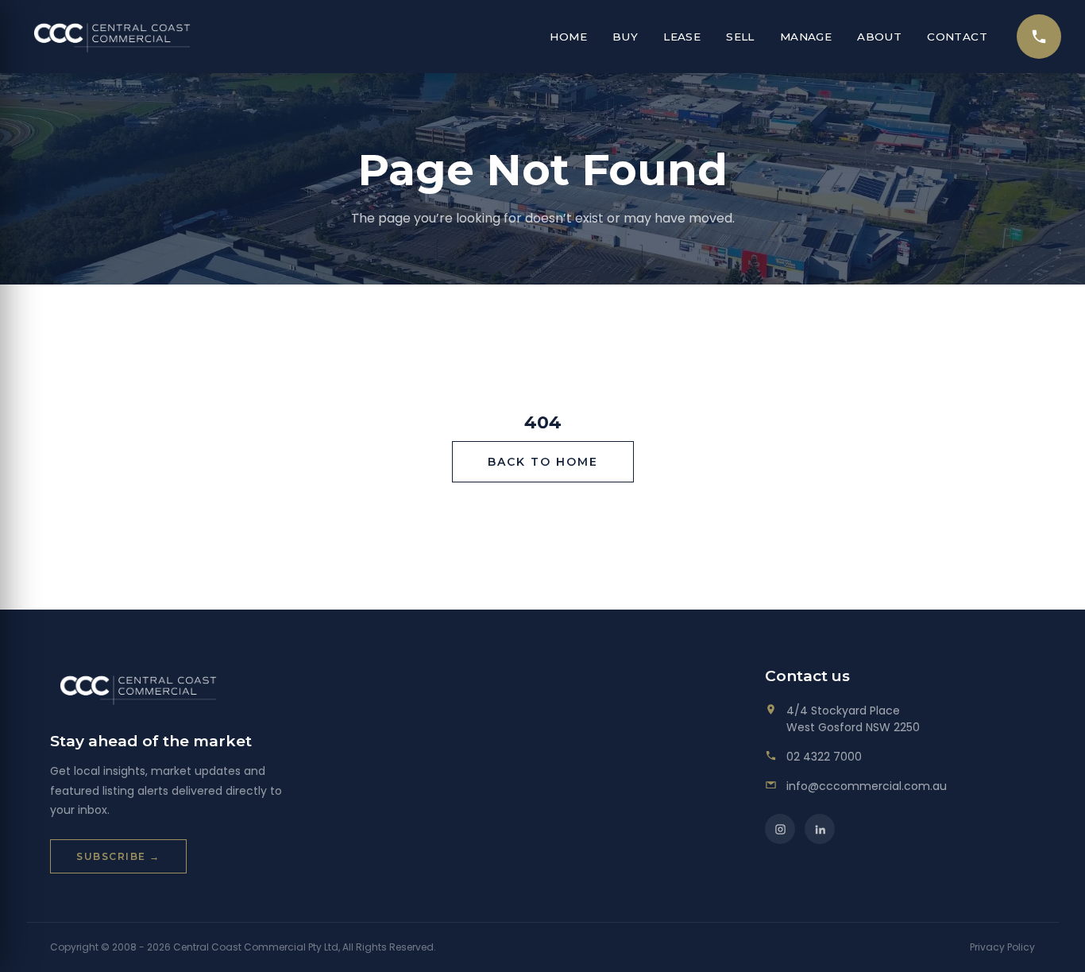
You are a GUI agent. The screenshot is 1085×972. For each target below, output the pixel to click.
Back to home (543, 462)
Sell (740, 36)
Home (568, 36)
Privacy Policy (1002, 947)
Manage (806, 36)
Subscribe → (118, 856)
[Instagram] (780, 829)
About (879, 36)
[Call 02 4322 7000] (1039, 36)
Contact (957, 36)
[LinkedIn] (820, 829)
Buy (625, 36)
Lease (682, 36)
